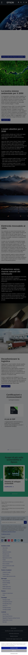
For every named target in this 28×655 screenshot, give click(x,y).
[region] (14, 648)
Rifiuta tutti (14, 650)
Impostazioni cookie (14, 653)
